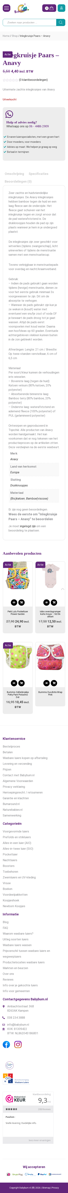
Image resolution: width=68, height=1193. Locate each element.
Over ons (8, 974)
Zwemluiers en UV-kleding (19, 877)
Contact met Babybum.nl (18, 775)
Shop (15, 35)
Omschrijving (14, 174)
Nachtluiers (10, 860)
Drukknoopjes (19, 485)
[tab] (14, 174)
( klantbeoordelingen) (33, 80)
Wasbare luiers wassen (17, 945)
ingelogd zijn (28, 526)
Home (6, 35)
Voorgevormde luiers (16, 831)
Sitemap (46, 1188)
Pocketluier (10, 854)
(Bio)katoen (17, 498)
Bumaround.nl (11, 804)
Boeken (7, 889)
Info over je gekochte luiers (20, 985)
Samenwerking (12, 815)
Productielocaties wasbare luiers (24, 962)
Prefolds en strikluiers (17, 837)
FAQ (5, 928)
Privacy (55, 1188)
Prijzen (7, 769)
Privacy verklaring (14, 786)
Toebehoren (10, 871)
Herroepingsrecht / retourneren (23, 792)
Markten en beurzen (15, 968)
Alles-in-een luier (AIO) (17, 843)
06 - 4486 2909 (39, 126)
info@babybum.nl (18, 1024)
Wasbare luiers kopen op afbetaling (25, 758)
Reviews (8, 979)
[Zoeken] (60, 22)
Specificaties (38, 174)
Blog (6, 922)
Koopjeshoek (11, 900)
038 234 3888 (16, 1017)
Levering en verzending (17, 763)
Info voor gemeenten (16, 991)
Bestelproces (11, 746)
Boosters (9, 866)
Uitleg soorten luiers (15, 939)
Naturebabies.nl (12, 809)
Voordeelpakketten (15, 894)
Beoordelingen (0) (18, 181)
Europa (14, 472)
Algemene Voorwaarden (18, 781)
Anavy (14, 459)
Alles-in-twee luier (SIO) (18, 848)
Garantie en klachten (16, 798)
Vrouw (7, 883)
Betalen (8, 752)
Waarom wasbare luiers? (18, 933)
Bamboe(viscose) (37, 498)
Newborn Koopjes (14, 906)
